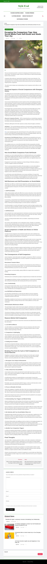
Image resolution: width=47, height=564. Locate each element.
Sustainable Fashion (22, 19)
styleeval (7, 38)
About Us (24, 561)
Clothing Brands (16, 16)
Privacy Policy (30, 561)
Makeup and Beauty (28, 16)
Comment (8, 477)
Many (6, 131)
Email (7, 496)
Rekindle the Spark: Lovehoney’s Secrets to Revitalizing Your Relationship (22, 519)
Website (7, 501)
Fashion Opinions (29, 12)
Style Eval (23, 6)
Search (6, 551)
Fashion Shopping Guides (17, 12)
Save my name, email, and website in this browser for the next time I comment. (22, 505)
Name (7, 491)
